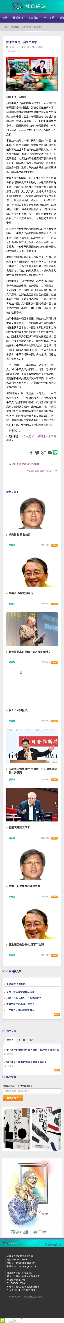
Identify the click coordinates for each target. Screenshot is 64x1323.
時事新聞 (49, 17)
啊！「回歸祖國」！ (20, 710)
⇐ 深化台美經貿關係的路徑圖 (22, 464)
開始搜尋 (11, 1098)
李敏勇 (26, 47)
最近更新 (18, 17)
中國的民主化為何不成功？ (20, 1004)
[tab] (10, 1040)
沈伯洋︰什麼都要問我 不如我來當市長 (26, 1062)
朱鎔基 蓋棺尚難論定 (21, 593)
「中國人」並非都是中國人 (20, 1010)
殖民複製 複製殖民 (20, 534)
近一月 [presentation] (21, 1040)
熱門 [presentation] (32, 1040)
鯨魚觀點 (34, 17)
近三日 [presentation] (10, 1040)
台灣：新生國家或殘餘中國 (24, 886)
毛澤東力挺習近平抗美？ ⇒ (42, 470)
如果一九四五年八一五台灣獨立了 (23, 998)
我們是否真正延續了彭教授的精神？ (30, 651)
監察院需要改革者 (19, 827)
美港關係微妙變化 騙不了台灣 (26, 944)
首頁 (4, 17)
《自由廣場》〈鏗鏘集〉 (34, 436)
